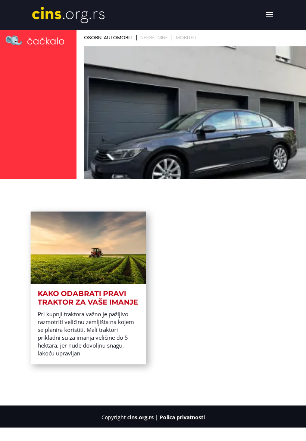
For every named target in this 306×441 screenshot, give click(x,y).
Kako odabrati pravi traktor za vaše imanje (88, 297)
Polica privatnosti (182, 417)
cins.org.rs (140, 417)
